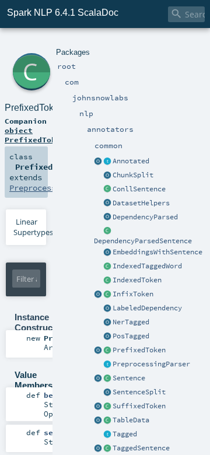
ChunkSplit (133, 175)
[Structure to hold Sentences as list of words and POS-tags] (107, 448)
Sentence (129, 378)
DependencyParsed (145, 217)
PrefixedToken (139, 350)
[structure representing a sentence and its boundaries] (107, 378)
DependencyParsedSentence (143, 241)
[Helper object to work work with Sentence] (107, 392)
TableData (131, 420)
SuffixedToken (139, 406)
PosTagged (131, 336)
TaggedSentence (141, 448)
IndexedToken (137, 280)
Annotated (131, 161)
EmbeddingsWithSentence (157, 252)
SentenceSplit (139, 392)
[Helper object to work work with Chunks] (107, 175)
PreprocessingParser (151, 364)
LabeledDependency (147, 308)
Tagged (125, 434)
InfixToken (133, 294)
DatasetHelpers (141, 203)
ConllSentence (139, 189)
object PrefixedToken (35, 134)
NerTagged (131, 322)
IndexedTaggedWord (147, 266)
